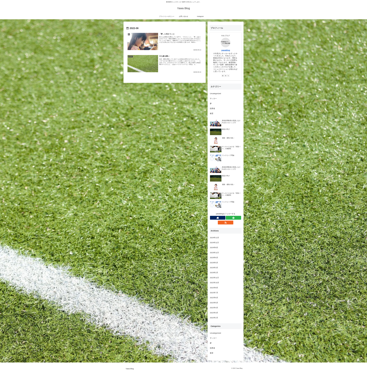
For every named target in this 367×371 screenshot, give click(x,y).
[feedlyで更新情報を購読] (225, 75)
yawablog (225, 50)
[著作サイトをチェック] (223, 75)
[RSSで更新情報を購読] (228, 75)
